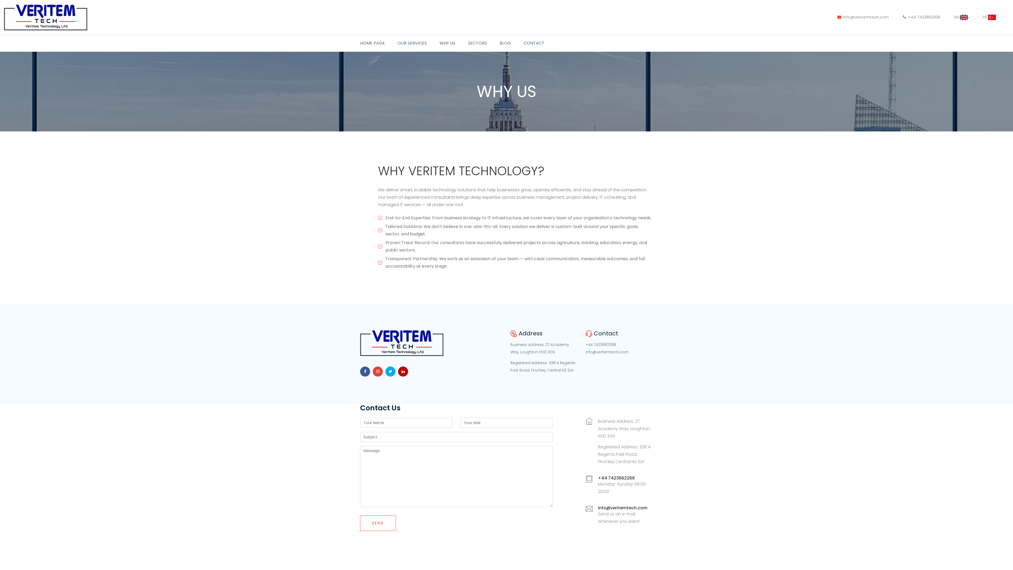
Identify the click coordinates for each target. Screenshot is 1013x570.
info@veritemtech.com (866, 17)
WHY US (447, 43)
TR (985, 17)
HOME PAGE (372, 43)
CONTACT (534, 43)
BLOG (505, 43)
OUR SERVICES (412, 43)
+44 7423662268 (924, 17)
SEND (378, 523)
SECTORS (477, 43)
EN (957, 17)
